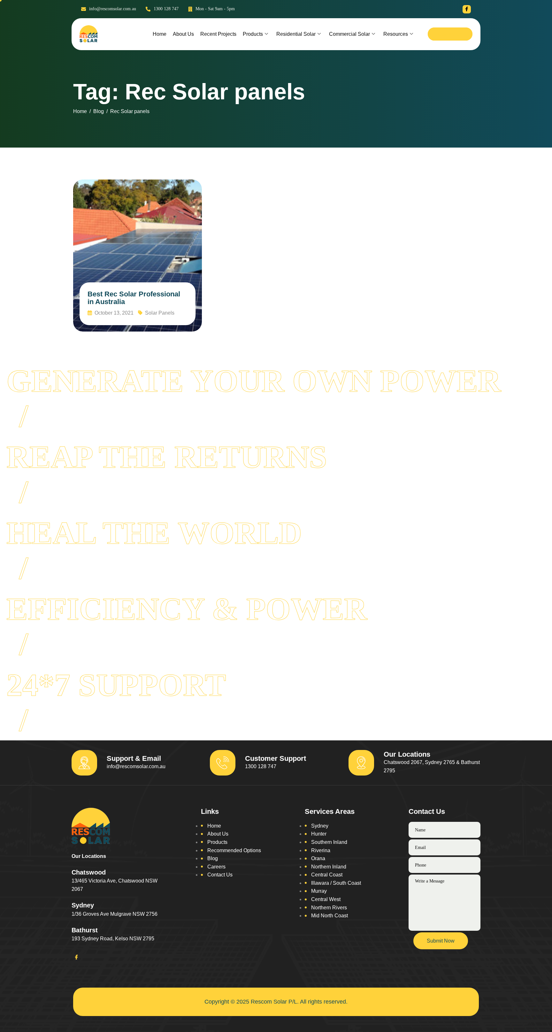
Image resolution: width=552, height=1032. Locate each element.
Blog (212, 858)
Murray (319, 891)
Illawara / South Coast (336, 883)
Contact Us (220, 874)
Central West (326, 899)
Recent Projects (218, 34)
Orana (318, 858)
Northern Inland (328, 866)
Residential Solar (296, 34)
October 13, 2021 (113, 313)
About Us (183, 34)
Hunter (318, 834)
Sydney (319, 826)
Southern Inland (329, 842)
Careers (216, 866)
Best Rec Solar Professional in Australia (134, 298)
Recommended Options (234, 850)
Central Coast (326, 874)
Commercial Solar (349, 34)
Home (159, 34)
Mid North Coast (329, 915)
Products (253, 34)
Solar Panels (159, 313)
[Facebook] (467, 9)
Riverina (320, 850)
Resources (395, 34)
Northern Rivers (329, 907)
